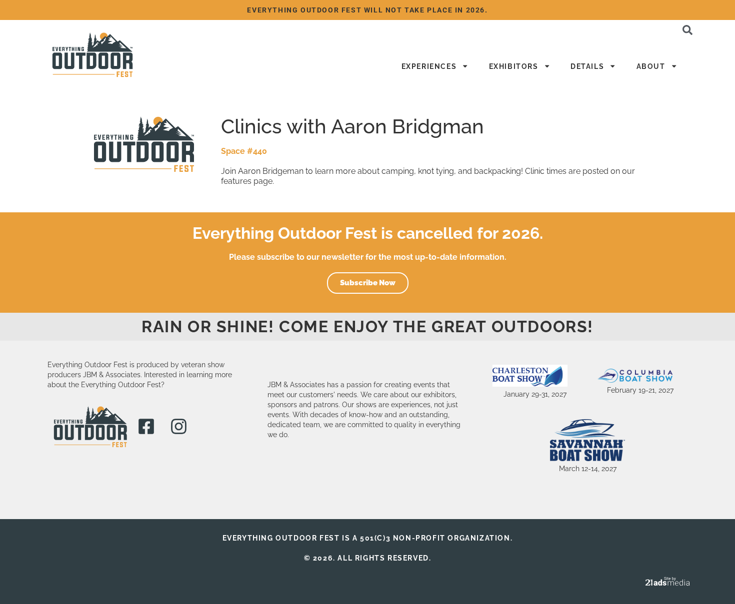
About (651, 66)
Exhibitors (513, 66)
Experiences (429, 66)
